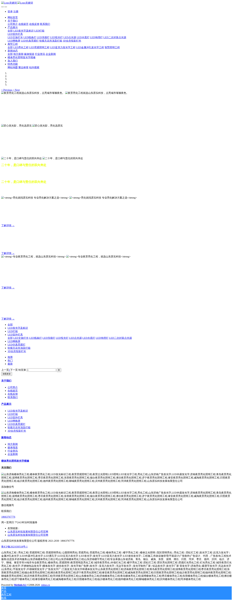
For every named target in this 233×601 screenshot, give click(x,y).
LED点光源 (75, 338)
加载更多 (7, 374)
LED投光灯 (62, 338)
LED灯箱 (13, 331)
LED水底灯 (88, 338)
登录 (10, 11)
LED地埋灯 (102, 338)
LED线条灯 (35, 338)
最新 (10, 363)
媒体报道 (13, 447)
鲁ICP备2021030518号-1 (14, 546)
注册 (15, 11)
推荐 (10, 357)
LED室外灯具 (15, 334)
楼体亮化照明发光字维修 (15, 460)
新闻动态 (6, 437)
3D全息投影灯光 (17, 351)
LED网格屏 (14, 341)
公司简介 (13, 387)
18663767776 (8, 516)
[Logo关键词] (116, 3)
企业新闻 (13, 454)
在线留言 (13, 390)
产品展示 (6, 404)
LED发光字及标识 (18, 328)
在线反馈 (13, 394)
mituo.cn (45, 585)
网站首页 (13, 17)
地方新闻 (13, 444)
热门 (10, 360)
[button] (7, 90)
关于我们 (6, 380)
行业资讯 (13, 450)
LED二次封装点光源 (120, 338)
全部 (10, 30)
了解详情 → (8, 225)
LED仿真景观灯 (16, 344)
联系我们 (13, 397)
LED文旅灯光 (21, 338)
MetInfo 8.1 (20, 585)
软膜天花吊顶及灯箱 (19, 348)
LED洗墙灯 (48, 338)
